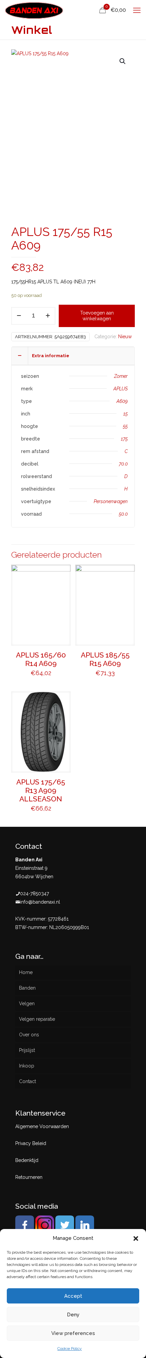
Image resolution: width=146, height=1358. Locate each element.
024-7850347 (34, 893)
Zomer (121, 376)
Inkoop (26, 1066)
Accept (73, 1296)
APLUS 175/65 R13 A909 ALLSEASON (40, 790)
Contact (27, 1081)
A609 (122, 401)
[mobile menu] (137, 10)
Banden (27, 988)
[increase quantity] (48, 316)
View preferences (73, 1333)
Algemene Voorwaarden (42, 1126)
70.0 (123, 464)
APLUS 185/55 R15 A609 (105, 659)
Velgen (27, 1003)
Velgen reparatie (37, 1019)
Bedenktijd (26, 1160)
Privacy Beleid (30, 1143)
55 (125, 426)
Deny (73, 1315)
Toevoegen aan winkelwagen (97, 315)
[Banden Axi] (34, 10)
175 (124, 438)
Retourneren (28, 1177)
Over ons (29, 1034)
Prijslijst (27, 1050)
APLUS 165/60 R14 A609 (41, 659)
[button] (135, 1238)
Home (26, 972)
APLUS (120, 388)
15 (125, 413)
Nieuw (125, 336)
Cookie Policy (69, 1348)
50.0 (123, 514)
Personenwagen (111, 501)
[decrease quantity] (19, 316)
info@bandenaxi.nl (40, 902)
